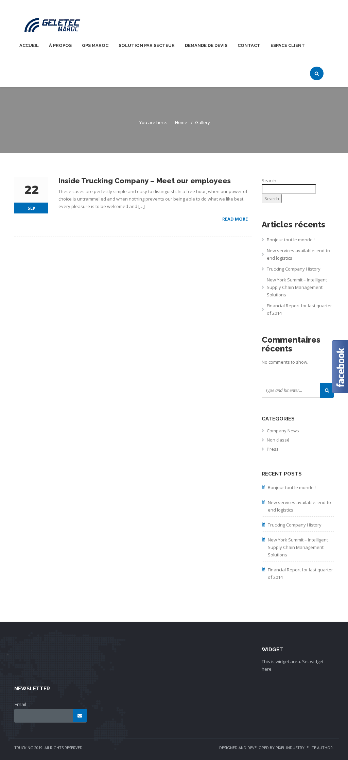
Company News (283, 431)
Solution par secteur (147, 45)
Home (181, 122)
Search (269, 180)
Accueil (29, 45)
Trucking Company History (293, 269)
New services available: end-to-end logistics (299, 254)
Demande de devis (206, 45)
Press (273, 449)
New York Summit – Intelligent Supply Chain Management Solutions (297, 287)
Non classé (278, 440)
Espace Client (288, 45)
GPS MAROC (95, 45)
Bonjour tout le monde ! (291, 240)
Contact (249, 45)
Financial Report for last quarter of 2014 (299, 309)
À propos (60, 45)
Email (20, 704)
